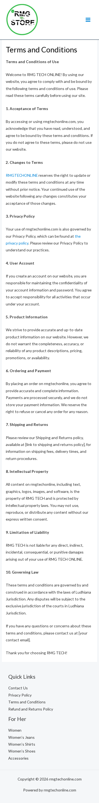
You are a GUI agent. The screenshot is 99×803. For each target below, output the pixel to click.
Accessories (18, 758)
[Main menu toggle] (88, 19)
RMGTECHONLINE (22, 175)
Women (14, 730)
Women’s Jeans (21, 737)
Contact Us (18, 688)
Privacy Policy (20, 695)
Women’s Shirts (21, 744)
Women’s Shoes (21, 751)
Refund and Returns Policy (30, 709)
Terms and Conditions (27, 702)
